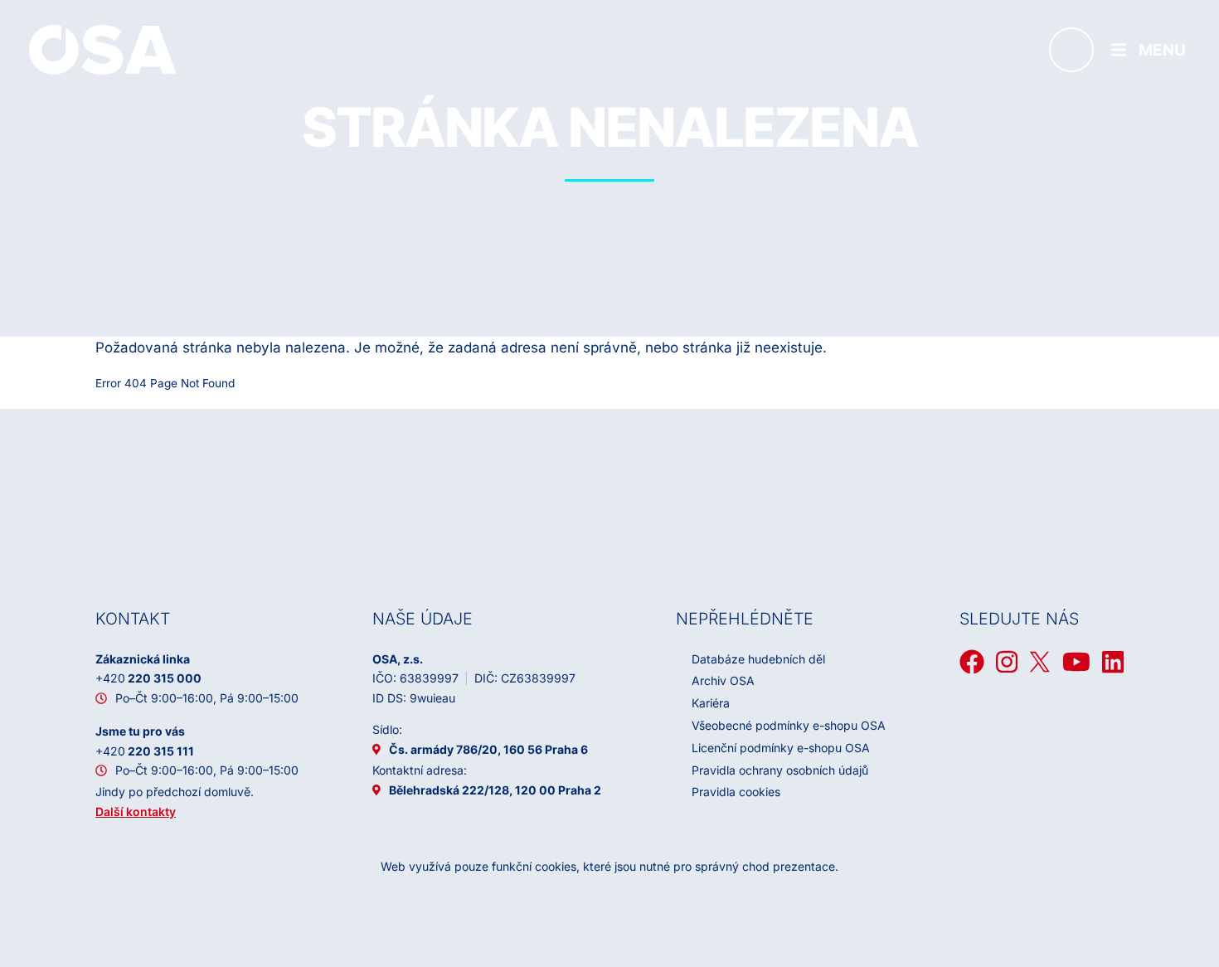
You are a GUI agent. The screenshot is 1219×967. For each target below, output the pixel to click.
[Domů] (103, 49)
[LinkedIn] (1113, 661)
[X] (1040, 661)
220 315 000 (148, 678)
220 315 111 (144, 751)
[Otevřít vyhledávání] (1071, 49)
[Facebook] (971, 661)
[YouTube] (1076, 661)
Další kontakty (135, 811)
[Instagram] (1006, 661)
